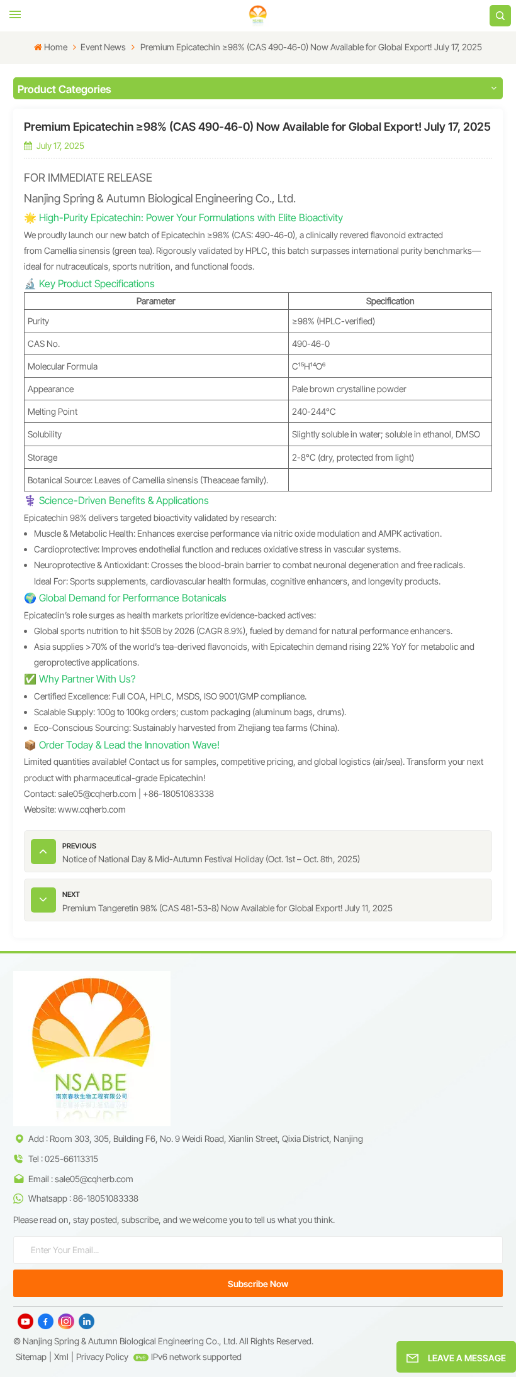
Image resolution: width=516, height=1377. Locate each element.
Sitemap (31, 1356)
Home (55, 46)
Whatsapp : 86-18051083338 (83, 1198)
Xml (61, 1356)
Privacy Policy (102, 1356)
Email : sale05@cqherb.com (80, 1178)
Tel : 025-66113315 (63, 1158)
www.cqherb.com (92, 809)
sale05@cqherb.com (97, 793)
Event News (103, 46)
